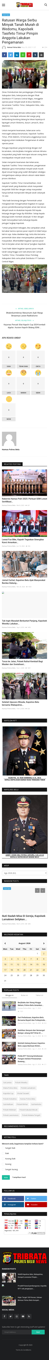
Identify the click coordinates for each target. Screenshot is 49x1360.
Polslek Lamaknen (28, 1088)
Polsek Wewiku (21, 1082)
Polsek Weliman (9, 1110)
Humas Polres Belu (14, 47)
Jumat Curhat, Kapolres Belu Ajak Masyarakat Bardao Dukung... (23, 581)
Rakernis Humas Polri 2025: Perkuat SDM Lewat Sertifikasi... (24, 500)
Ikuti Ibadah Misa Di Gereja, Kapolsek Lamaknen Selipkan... (23, 917)
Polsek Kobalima (9, 1099)
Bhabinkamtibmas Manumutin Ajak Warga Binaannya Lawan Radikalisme (24, 314)
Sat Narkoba (36, 1104)
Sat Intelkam (8, 1104)
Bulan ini (24, 995)
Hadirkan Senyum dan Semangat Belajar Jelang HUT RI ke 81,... (31, 1031)
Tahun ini (39, 995)
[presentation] (37, 890)
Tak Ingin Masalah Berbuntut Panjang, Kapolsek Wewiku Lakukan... (24, 622)
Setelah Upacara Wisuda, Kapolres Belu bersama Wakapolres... (20, 703)
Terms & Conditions (23, 1350)
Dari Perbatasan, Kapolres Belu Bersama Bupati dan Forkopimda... (32, 1018)
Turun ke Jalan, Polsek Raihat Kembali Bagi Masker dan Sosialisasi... (22, 663)
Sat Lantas (7, 1082)
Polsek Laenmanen (11, 1115)
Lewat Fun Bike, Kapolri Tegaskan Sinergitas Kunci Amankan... (23, 541)
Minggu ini (9, 995)
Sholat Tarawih (23, 1093)
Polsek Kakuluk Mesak (29, 1110)
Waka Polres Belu (10, 1088)
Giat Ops (6, 15)
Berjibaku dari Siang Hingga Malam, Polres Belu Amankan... (31, 1003)
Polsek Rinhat (22, 1104)
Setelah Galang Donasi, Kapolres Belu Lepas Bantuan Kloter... (31, 1044)
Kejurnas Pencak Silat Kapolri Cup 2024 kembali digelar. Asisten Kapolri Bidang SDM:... (24, 326)
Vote (6, 1177)
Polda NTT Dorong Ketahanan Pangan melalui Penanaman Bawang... (30, 1058)
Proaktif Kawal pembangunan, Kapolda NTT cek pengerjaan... (32, 1287)
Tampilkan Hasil (19, 1177)
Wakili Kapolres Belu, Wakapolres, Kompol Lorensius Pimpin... (30, 1275)
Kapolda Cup (8, 1093)
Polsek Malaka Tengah (31, 1115)
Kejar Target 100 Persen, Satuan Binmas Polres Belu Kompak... (30, 1298)
